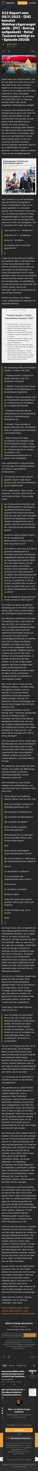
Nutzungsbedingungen (13, 1445)
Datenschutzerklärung (15, 1451)
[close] (32, 1400)
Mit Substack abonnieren (20, 1438)
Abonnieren (19, 1430)
